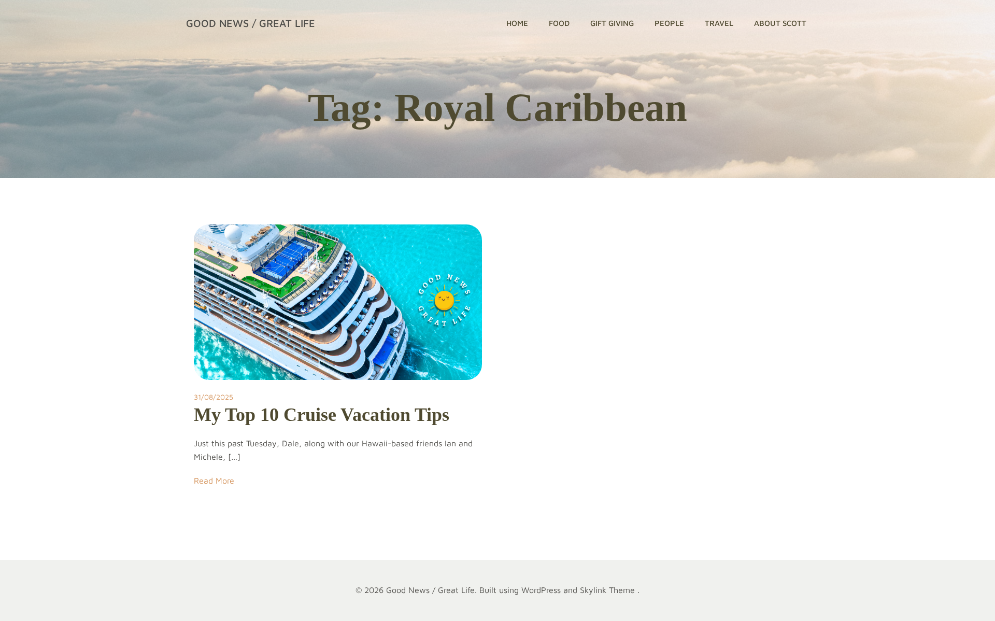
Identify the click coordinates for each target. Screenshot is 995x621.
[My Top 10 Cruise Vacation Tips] (338, 301)
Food (559, 23)
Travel (719, 23)
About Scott (780, 23)
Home (517, 23)
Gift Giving (612, 23)
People (669, 23)
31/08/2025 (213, 396)
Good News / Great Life (250, 23)
